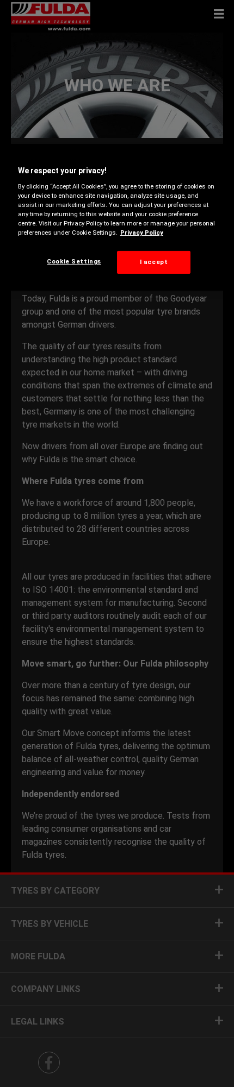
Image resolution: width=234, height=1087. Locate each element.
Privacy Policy (141, 232)
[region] (117, 217)
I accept (154, 262)
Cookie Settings (74, 261)
